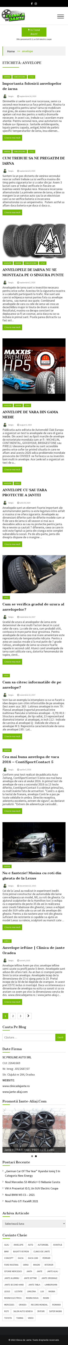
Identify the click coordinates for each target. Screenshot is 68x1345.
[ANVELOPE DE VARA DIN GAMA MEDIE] (34, 369)
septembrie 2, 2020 (27, 282)
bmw (6, 1251)
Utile (31, 77)
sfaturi (41, 1311)
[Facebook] (32, 3)
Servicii (7, 941)
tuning (19, 1318)
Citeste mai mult (12, 137)
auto (30, 1244)
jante (39, 1271)
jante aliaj (52, 1271)
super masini (55, 1311)
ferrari (46, 1258)
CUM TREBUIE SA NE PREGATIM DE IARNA (33, 160)
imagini (36, 1264)
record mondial (39, 1304)
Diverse (7, 77)
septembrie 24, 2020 (28, 96)
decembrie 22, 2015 (28, 886)
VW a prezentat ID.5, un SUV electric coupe (34, 39)
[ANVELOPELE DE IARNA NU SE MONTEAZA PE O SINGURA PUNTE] (34, 241)
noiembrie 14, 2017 (27, 617)
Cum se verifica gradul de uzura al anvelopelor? (33, 606)
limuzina (31, 1291)
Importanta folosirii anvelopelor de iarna (32, 86)
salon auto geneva (23, 1311)
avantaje (57, 1244)
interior (49, 1264)
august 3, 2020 (26, 425)
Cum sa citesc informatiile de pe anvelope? (31, 684)
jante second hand (14, 1284)
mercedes (9, 1304)
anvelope (18, 1244)
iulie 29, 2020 (25, 503)
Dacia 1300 (33, 1258)
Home (11, 51)
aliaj (6, 1244)
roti (6, 1311)
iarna (26, 1264)
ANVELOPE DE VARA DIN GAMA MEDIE (30, 414)
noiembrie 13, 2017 (27, 695)
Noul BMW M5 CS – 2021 (20, 1195)
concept (8, 1258)
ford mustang (11, 1264)
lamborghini (51, 1284)
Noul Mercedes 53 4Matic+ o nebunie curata (32, 1182)
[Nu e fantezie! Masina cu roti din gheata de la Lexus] (34, 842)
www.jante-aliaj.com (15, 1092)
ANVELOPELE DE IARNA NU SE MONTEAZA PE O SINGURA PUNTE (33, 272)
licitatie (19, 1291)
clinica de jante (42, 1251)
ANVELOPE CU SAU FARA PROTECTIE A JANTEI (24, 492)
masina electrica (12, 1298)
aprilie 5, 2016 (25, 769)
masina (52, 1291)
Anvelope (7, 263)
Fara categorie (19, 77)
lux (42, 1291)
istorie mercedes (13, 1271)
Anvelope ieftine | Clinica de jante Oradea (33, 950)
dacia (20, 1258)
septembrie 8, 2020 (27, 171)
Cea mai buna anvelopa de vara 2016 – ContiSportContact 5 (30, 759)
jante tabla (34, 1284)
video (31, 1318)
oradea (22, 1304)
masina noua (32, 1298)
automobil (43, 1244)
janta (29, 1271)
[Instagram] (36, 3)
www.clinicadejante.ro (16, 1086)
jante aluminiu (11, 1278)
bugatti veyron (21, 1251)
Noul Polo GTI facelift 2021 (21, 1201)
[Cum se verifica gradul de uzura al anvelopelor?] (34, 574)
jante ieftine (30, 1278)
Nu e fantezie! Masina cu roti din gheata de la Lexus (31, 875)
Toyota (8, 1318)
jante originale (49, 1278)
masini (46, 1298)
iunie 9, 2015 (25, 960)
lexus (7, 1291)
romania (56, 1304)
